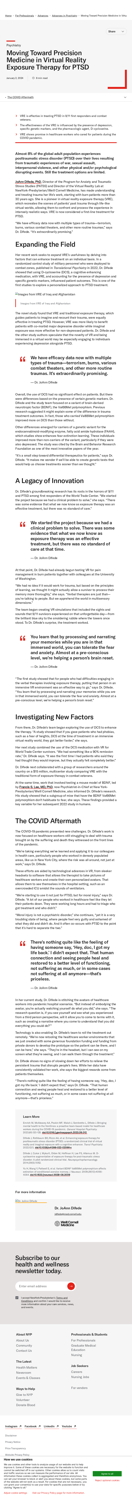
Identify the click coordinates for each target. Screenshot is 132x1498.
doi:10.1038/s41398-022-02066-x (53, 1147)
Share (111, 31)
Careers (76, 1372)
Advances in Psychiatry (64, 15)
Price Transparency (15, 1448)
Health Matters (26, 1367)
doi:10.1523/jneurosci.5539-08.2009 (50, 1174)
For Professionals (24, 15)
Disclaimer (11, 1435)
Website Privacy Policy (17, 1454)
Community (24, 1345)
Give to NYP (24, 1395)
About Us (22, 1340)
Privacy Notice (12, 1441)
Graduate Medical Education (83, 1347)
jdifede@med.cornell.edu (68, 1214)
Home (8, 15)
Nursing (76, 1355)
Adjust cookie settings (15, 1493)
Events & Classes (28, 1378)
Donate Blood (25, 1405)
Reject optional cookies (107, 1480)
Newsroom (23, 1373)
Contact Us (24, 1351)
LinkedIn (51, 1427)
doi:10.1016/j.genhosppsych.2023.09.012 (64, 1132)
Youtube (69, 1427)
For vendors (79, 1388)
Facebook (33, 1427)
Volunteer (22, 1400)
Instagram (13, 1427)
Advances (43, 15)
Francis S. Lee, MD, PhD (35, 787)
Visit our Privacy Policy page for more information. (58, 1493)
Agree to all (107, 1473)
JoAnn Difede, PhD (28, 182)
